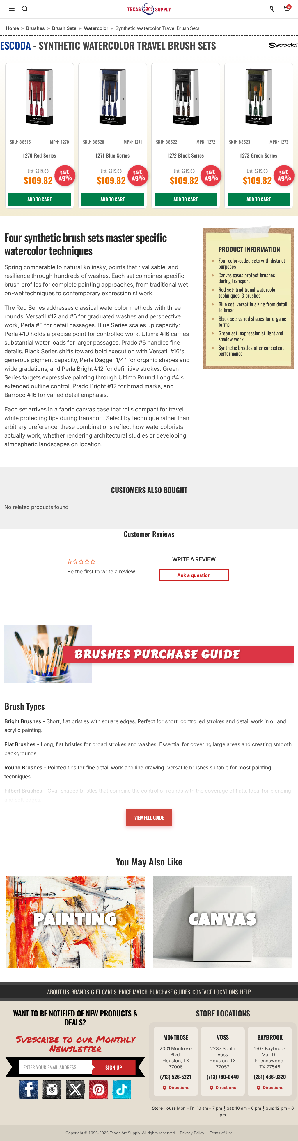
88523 (244, 141)
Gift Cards (103, 991)
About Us (58, 991)
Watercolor (96, 28)
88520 (98, 141)
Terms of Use (221, 1133)
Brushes (35, 28)
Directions (179, 1087)
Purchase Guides (170, 991)
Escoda (15, 45)
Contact (202, 991)
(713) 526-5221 (175, 1076)
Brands (80, 991)
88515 (25, 141)
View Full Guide (149, 817)
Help (245, 991)
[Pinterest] (98, 1097)
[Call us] (273, 9)
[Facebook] (28, 1097)
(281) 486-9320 (270, 1076)
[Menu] (11, 9)
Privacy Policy (192, 1133)
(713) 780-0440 (223, 1076)
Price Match (133, 991)
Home (12, 28)
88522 (171, 141)
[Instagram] (51, 1097)
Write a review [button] (194, 559)
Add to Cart (39, 199)
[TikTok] (121, 1097)
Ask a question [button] (194, 575)
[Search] (25, 9)
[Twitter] (75, 1097)
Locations (226, 991)
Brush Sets (64, 28)
